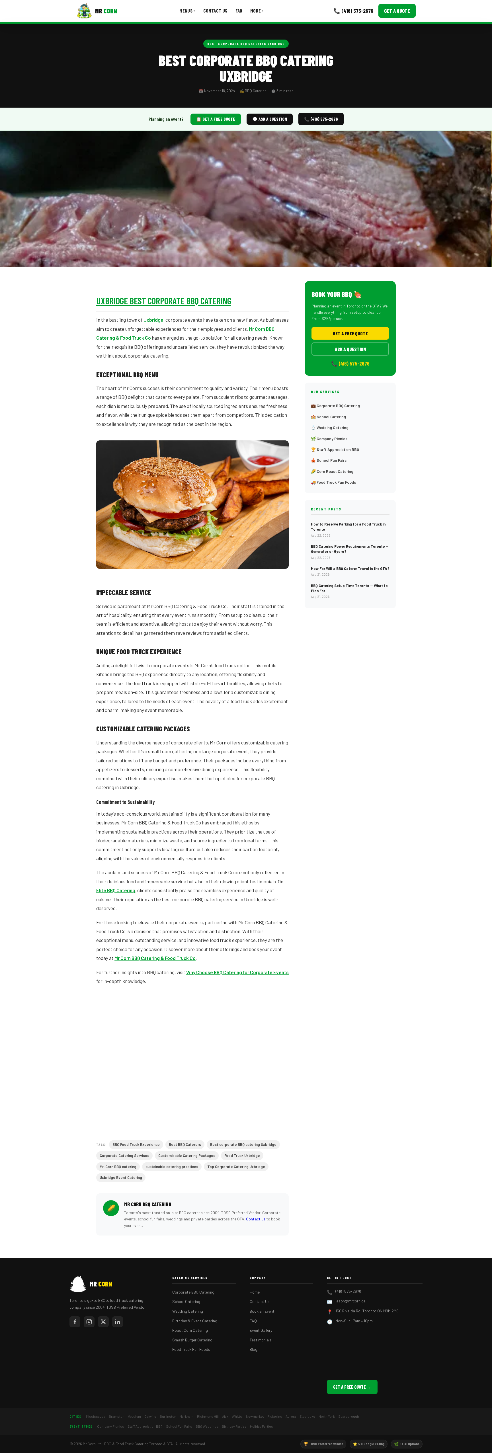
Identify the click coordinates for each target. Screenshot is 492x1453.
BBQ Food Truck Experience (136, 1144)
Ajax (225, 1416)
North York (327, 1416)
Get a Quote (397, 11)
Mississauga (95, 1416)
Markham (187, 1416)
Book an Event (262, 1311)
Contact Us (215, 10)
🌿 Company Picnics (329, 438)
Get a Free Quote (350, 333)
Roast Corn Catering (190, 1330)
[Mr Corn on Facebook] (74, 1321)
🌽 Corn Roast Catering (332, 471)
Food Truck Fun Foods (191, 1349)
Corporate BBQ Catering (193, 1292)
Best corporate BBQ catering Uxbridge (246, 44)
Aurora (291, 1416)
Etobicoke (307, 1416)
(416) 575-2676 (348, 1291)
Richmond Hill (208, 1416)
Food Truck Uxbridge (242, 1155)
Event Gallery (261, 1330)
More (257, 10)
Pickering (274, 1416)
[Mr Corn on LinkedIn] (117, 1321)
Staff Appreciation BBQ (145, 1426)
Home (255, 1292)
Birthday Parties (234, 1426)
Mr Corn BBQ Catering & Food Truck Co (155, 958)
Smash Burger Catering (192, 1339)
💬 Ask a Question (269, 119)
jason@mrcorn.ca (350, 1300)
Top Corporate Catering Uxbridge (236, 1166)
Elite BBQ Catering (115, 890)
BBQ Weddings (207, 1426)
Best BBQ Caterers (185, 1144)
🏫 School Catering (328, 416)
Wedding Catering (187, 1311)
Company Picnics (110, 1426)
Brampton (116, 1416)
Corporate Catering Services (124, 1155)
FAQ (238, 10)
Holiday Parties (261, 1426)
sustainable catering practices (171, 1166)
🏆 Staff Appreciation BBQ (335, 449)
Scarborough (348, 1416)
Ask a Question (350, 349)
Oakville (150, 1416)
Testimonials (261, 1339)
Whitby (237, 1416)
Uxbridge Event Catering (121, 1177)
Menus (187, 10)
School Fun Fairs (179, 1426)
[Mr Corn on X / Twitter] (103, 1321)
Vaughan (134, 1416)
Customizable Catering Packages (186, 1155)
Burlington (168, 1416)
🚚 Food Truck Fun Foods (333, 482)
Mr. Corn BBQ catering (118, 1166)
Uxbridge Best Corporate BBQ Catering (163, 300)
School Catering (186, 1301)
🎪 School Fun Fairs (329, 460)
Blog (253, 1349)
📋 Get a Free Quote (215, 119)
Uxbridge (153, 320)
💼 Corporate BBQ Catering (335, 405)
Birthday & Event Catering (194, 1320)
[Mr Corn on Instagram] (89, 1321)
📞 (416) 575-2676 (353, 10)
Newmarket (255, 1416)
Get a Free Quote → (352, 1387)
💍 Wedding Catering (329, 427)
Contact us (255, 1218)
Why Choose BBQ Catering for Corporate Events (237, 972)
